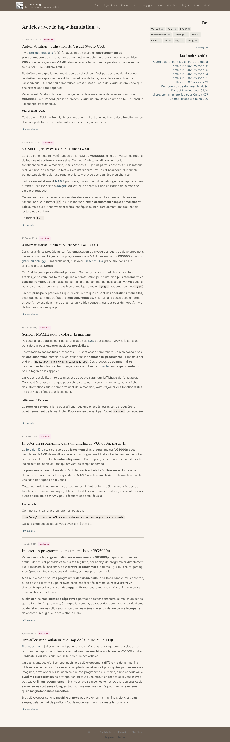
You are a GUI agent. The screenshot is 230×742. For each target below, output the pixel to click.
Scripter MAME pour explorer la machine (57, 334)
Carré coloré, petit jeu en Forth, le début (180, 61)
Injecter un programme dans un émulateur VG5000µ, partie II (74, 443)
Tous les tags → (200, 47)
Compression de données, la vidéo (184, 86)
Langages (147, 5)
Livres (159, 5)
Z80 (195, 34)
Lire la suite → (30, 129)
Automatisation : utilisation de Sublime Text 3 (60, 245)
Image (192, 40)
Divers (124, 5)
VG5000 (157, 29)
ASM (172, 29)
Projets (186, 5)
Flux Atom (137, 732)
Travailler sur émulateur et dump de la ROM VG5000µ (67, 639)
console (103, 366)
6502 (179, 40)
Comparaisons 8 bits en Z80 (188, 98)
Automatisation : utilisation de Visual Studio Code (64, 46)
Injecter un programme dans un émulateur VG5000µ (66, 550)
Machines (172, 5)
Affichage (180, 34)
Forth (155, 40)
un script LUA (94, 261)
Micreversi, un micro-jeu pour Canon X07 (180, 94)
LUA (91, 340)
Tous (97, 5)
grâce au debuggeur (35, 261)
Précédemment (32, 646)
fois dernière (34, 449)
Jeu (167, 40)
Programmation (160, 34)
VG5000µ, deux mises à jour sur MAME (56, 149)
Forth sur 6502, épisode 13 (189, 78)
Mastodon (123, 732)
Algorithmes (110, 5)
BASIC (185, 29)
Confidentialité (107, 732)
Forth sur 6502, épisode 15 (189, 70)
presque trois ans (41, 52)
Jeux (135, 5)
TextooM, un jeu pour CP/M (189, 90)
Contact (92, 732)
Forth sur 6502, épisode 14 (189, 74)
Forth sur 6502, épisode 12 (189, 82)
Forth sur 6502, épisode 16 (189, 66)
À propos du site (203, 5)
